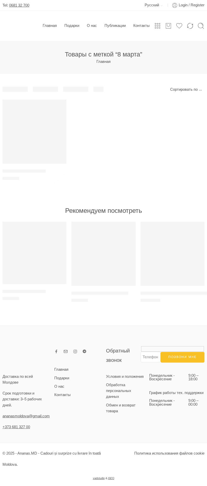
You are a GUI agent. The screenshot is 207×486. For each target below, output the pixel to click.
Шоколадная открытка (24, 171)
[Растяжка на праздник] (34, 253)
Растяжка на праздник (24, 291)
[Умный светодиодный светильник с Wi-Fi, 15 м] (172, 254)
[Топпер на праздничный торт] (103, 254)
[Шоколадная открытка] (34, 132)
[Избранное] (59, 106)
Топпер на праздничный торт (99, 293)
